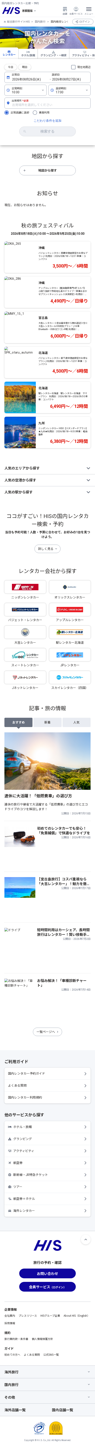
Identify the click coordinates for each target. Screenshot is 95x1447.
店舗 (65, 13)
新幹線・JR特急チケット (30, 1175)
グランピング (22, 1139)
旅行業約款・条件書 (16, 1339)
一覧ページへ (45, 1032)
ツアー (17, 1187)
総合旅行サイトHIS (18, 21)
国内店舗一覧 (62, 1409)
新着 (47, 722)
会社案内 (9, 1315)
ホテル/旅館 (28, 55)
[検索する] (47, 131)
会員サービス (76, 13)
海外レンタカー (24, 1210)
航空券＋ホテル (24, 1199)
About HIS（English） (77, 1315)
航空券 (18, 1163)
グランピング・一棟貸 (53, 55)
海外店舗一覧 (15, 1409)
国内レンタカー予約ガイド (26, 1073)
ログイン (84, 21)
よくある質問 (17, 1085)
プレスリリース (28, 1315)
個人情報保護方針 (42, 1339)
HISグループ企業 (50, 1315)
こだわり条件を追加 (47, 120)
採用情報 (9, 1323)
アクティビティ (23, 1151)
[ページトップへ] (86, 1239)
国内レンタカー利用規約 (25, 1097)
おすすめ (18, 722)
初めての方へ (12, 1354)
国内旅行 (40, 21)
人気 (76, 722)
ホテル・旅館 (22, 1127)
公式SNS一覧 (51, 1354)
